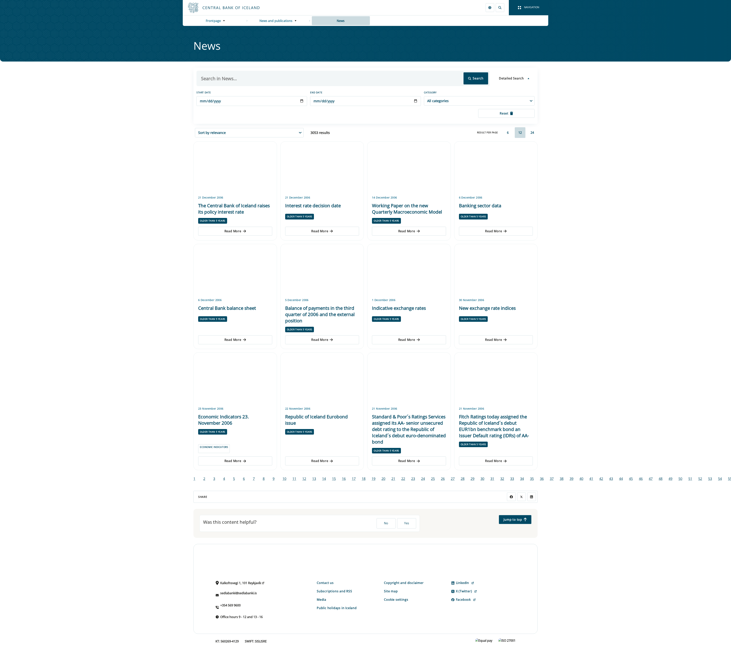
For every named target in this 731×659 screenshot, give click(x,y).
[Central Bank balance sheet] (235, 270)
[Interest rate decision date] (322, 168)
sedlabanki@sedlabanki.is (238, 593)
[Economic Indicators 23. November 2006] (235, 379)
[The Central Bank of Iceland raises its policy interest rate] (235, 168)
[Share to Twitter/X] (521, 496)
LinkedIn (462, 583)
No (386, 523)
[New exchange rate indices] (496, 270)
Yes (406, 523)
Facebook (463, 599)
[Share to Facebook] (511, 496)
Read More (232, 231)
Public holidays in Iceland (337, 608)
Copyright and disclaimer (404, 583)
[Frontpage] (230, 8)
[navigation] (528, 7)
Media (321, 599)
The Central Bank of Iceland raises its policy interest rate (234, 208)
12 (520, 133)
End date (316, 92)
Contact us (325, 583)
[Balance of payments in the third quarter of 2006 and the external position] (322, 270)
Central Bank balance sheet (227, 308)
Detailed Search (511, 78)
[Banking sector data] (496, 168)
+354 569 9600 (230, 605)
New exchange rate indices (487, 308)
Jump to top (513, 519)
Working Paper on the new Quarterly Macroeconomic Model (407, 208)
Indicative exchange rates (399, 308)
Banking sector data (480, 205)
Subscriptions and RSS (334, 591)
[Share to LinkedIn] (531, 496)
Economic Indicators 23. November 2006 (223, 419)
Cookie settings (396, 599)
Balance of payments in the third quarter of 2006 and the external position (320, 314)
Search (478, 78)
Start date (203, 92)
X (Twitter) (464, 591)
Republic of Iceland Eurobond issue (316, 419)
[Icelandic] (490, 7)
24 (532, 133)
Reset (504, 113)
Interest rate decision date (313, 205)
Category (430, 92)
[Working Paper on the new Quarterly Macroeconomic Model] (409, 168)
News (341, 21)
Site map (391, 591)
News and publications (276, 21)
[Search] (500, 7)
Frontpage (213, 21)
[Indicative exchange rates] (409, 270)
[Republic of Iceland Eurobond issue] (322, 379)
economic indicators (214, 447)
